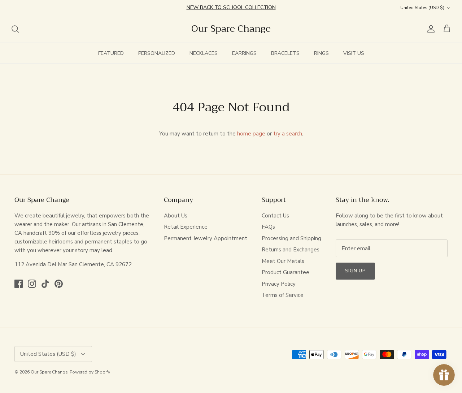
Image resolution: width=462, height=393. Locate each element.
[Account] (429, 29)
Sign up (355, 271)
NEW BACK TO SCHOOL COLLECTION (231, 7)
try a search (287, 133)
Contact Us (275, 215)
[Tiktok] (45, 284)
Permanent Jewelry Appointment (205, 238)
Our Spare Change (49, 372)
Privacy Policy (279, 284)
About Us (175, 215)
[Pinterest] (59, 284)
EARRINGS (244, 53)
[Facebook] (18, 284)
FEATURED (111, 53)
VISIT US (353, 53)
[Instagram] (32, 284)
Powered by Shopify (90, 372)
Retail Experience (186, 226)
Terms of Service (283, 295)
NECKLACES (203, 53)
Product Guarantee (285, 272)
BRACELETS (285, 53)
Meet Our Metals (283, 261)
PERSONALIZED (156, 53)
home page (251, 133)
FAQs (268, 226)
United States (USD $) (422, 7)
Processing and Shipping (291, 238)
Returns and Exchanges (290, 249)
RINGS (321, 53)
